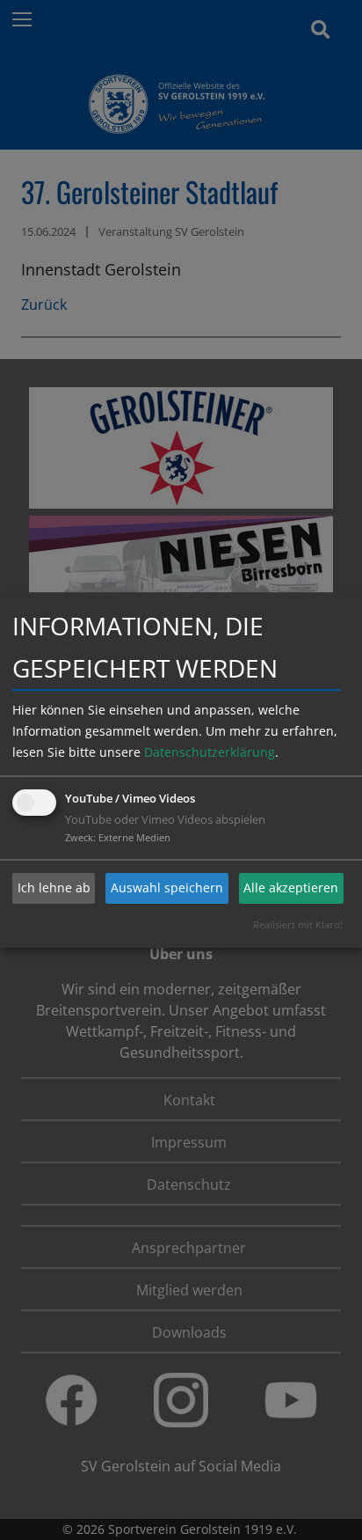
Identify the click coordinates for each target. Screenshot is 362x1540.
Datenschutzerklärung (209, 752)
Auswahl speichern (167, 887)
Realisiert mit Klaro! (298, 924)
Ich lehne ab (54, 887)
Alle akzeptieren (290, 887)
